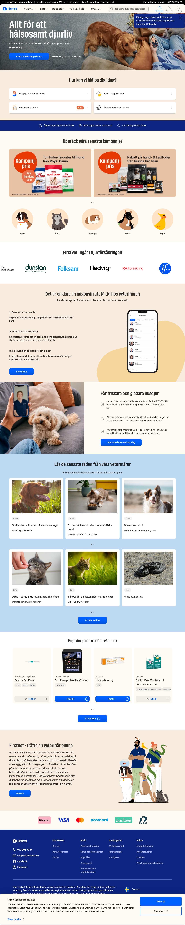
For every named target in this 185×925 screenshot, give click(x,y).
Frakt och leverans (90, 846)
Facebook (22, 861)
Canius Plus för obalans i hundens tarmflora (150, 682)
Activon (99, 676)
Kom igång (21, 371)
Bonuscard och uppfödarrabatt (88, 870)
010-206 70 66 (25, 849)
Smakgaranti (87, 863)
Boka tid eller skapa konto (29, 56)
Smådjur (93, 233)
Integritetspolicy (145, 846)
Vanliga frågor (115, 851)
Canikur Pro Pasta (24, 680)
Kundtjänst (114, 857)
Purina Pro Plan (62, 676)
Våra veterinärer (60, 851)
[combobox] (129, 9)
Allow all (161, 901)
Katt (57, 233)
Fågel (162, 233)
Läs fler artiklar (92, 620)
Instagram (22, 867)
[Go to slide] (91, 202)
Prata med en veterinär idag (121, 442)
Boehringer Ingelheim (24, 676)
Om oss (20, 793)
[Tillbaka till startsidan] (10, 9)
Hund (22, 233)
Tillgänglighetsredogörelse (150, 863)
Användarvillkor (144, 851)
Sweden (136, 889)
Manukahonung (104, 680)
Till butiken (90, 718)
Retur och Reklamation (92, 851)
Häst (127, 233)
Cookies (141, 857)
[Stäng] (180, 18)
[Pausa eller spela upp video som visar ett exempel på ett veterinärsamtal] (142, 341)
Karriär (55, 857)
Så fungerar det (116, 846)
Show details (14, 919)
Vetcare (139, 676)
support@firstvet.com (153, 2)
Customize (159, 911)
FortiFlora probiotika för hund (71, 680)
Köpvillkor (85, 857)
